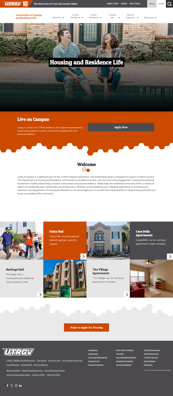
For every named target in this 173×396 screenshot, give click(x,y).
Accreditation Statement (72, 360)
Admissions (93, 353)
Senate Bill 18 (26, 365)
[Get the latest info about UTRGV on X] (11, 385)
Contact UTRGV (38, 375)
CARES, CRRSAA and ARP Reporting (20, 360)
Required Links (54, 360)
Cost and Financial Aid (97, 357)
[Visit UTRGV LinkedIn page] (20, 385)
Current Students (124, 364)
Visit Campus (149, 361)
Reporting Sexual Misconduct (18, 375)
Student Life (94, 361)
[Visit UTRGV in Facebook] (7, 385)
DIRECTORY (113, 3)
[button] (169, 4)
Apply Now (121, 127)
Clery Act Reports (40, 365)
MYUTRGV (135, 3)
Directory (148, 364)
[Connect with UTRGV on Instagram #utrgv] (16, 385)
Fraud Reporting (13, 365)
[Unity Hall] (83, 257)
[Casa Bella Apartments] (170, 257)
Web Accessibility (13, 370)
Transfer (120, 353)
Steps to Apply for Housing (86, 327)
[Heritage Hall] (40, 295)
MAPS (124, 3)
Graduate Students (124, 361)
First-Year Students (125, 350)
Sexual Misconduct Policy (55, 370)
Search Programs (95, 364)
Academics (93, 350)
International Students (126, 357)
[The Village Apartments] (127, 295)
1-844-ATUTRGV (53, 375)
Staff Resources (151, 353)
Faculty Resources (152, 350)
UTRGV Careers (151, 357)
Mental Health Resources (32, 370)
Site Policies (42, 360)
